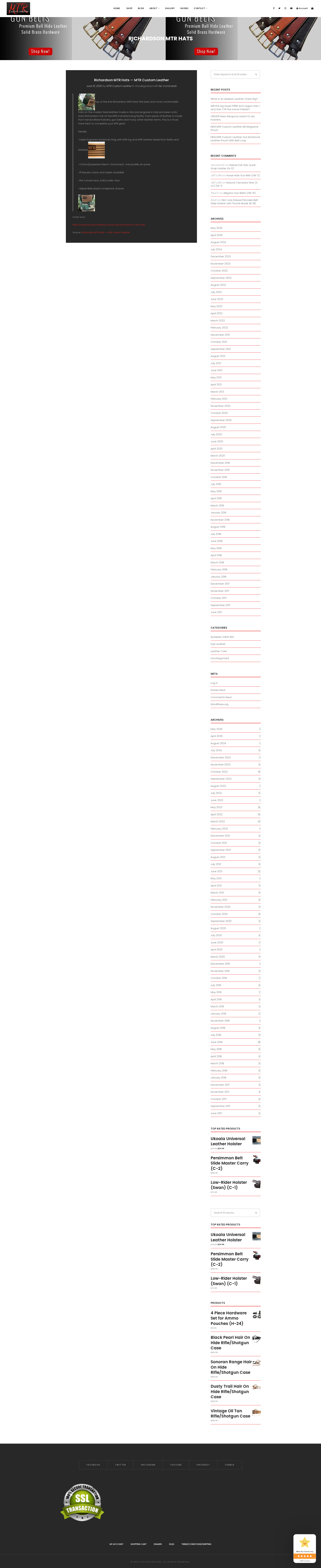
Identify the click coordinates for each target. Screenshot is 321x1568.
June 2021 (216, 370)
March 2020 (218, 455)
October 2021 (219, 342)
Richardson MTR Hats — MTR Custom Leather (131, 80)
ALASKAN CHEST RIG (222, 637)
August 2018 (218, 527)
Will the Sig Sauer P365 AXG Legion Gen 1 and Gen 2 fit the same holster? (235, 107)
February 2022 (219, 327)
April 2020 (217, 448)
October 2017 (219, 598)
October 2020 (219, 413)
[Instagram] (285, 8)
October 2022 (219, 270)
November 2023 (220, 263)
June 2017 (216, 612)
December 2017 (220, 583)
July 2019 (216, 484)
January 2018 (218, 576)
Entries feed (218, 690)
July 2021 (216, 363)
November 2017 (220, 591)
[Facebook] (273, 8)
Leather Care (219, 651)
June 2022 (217, 299)
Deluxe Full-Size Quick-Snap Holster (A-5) (234, 166)
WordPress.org (219, 704)
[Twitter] (279, 8)
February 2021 (219, 398)
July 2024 (216, 249)
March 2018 (217, 562)
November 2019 (220, 470)
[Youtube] (291, 8)
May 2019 (216, 491)
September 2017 (221, 605)
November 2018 (220, 519)
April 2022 (217, 313)
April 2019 (216, 498)
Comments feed (221, 697)
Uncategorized (220, 658)
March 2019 (217, 505)
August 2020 (218, 427)
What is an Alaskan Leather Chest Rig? (234, 99)
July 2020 (216, 434)
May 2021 (216, 377)
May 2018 (216, 548)
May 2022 (216, 306)
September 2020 (221, 420)
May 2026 (216, 228)
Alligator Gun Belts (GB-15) (239, 193)
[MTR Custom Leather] (18, 8)
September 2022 (221, 278)
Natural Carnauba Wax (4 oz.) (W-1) (234, 184)
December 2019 (220, 463)
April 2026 (217, 235)
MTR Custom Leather (118, 86)
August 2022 (218, 285)
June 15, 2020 (94, 86)
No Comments (168, 86)
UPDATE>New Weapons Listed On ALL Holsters (233, 118)
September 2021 (221, 349)
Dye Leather (218, 644)
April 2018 (216, 555)
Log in (214, 683)
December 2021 (220, 335)
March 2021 (217, 391)
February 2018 (219, 569)
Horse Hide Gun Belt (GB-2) (243, 175)
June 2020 (217, 441)
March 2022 (218, 320)
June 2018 (217, 541)
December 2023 (221, 256)
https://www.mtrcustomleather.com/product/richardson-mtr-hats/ (109, 224)
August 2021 (218, 356)
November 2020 (220, 406)
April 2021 (216, 384)
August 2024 (218, 242)
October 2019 (219, 477)
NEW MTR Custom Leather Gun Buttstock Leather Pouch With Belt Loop (235, 138)
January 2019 (218, 512)
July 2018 (216, 534)
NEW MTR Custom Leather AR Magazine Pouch (234, 128)
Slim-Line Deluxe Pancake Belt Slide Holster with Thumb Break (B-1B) (234, 201)
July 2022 (216, 292)
